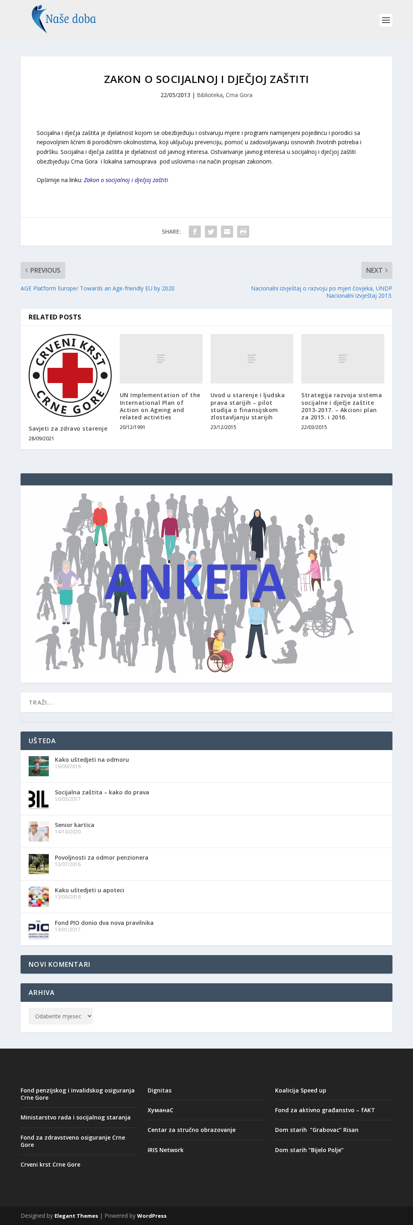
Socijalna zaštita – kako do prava (102, 792)
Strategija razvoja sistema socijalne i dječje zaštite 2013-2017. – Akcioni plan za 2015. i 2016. (341, 406)
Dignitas (159, 1090)
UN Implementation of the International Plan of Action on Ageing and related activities (160, 406)
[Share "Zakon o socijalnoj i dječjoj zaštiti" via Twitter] (211, 232)
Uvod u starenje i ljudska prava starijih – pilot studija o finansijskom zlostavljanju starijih (248, 406)
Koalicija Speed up (300, 1090)
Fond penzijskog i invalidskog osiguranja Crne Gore (78, 1093)
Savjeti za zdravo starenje (68, 428)
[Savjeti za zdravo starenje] (70, 375)
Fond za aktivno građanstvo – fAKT (325, 1110)
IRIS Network (166, 1150)
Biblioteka (210, 95)
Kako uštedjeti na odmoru (92, 759)
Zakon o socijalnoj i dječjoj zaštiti (126, 180)
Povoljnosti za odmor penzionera (101, 857)
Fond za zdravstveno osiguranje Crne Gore (73, 1141)
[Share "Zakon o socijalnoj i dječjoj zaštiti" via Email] (227, 232)
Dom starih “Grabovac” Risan (317, 1130)
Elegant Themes (76, 1215)
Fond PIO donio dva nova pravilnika (104, 923)
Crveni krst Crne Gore (50, 1164)
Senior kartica (74, 825)
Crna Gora (239, 95)
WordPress (152, 1215)
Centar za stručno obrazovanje (192, 1130)
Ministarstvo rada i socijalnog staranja (76, 1117)
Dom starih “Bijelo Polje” (309, 1150)
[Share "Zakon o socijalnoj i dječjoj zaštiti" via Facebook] (195, 232)
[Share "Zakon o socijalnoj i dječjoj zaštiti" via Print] (243, 232)
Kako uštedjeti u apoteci (89, 890)
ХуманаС (160, 1110)
